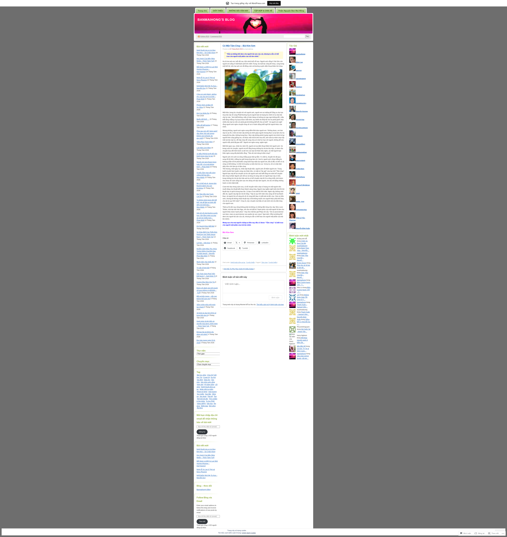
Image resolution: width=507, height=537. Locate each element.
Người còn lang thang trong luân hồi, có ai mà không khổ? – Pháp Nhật (206, 164)
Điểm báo (204, 406)
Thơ (215, 396)
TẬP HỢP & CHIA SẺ (263, 11)
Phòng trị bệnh (202, 392)
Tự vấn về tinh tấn (203, 268)
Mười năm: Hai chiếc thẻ (205, 262)
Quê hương (212, 392)
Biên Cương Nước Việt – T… (303, 290)
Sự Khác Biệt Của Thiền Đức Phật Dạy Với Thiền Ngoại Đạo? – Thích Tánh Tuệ (207, 234)
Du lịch (213, 377)
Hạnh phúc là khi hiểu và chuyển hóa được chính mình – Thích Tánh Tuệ (207, 323)
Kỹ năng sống (209, 385)
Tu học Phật (210, 401)
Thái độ (210, 396)
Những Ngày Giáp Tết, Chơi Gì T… (303, 297)
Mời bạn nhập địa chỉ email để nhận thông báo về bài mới (207, 418)
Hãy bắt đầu (274, 3)
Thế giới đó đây (202, 399)
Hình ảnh (200, 385)
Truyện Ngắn (250, 262)
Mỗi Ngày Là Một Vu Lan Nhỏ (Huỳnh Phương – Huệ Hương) (207, 69)
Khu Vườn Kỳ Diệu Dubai (244, 269)
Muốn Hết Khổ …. (203, 119)
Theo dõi (202, 521)
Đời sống (212, 406)
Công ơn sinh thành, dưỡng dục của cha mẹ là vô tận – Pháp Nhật (207, 96)
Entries (204, 36)
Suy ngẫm (200, 394)
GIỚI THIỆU (218, 11)
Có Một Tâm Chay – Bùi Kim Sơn (239, 46)
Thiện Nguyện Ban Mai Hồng (291, 11)
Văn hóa (210, 404)
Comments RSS (216, 36)
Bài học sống (201, 375)
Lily (298, 295)
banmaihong (301, 280)
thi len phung (301, 263)
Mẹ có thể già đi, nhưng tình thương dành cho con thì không (207, 186)
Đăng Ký (202, 432)
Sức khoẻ (203, 396)
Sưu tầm (208, 394)
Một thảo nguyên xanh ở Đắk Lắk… (302, 340)
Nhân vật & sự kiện (206, 389)
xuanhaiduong (302, 246)
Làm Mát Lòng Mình (204, 148)
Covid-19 (206, 377)
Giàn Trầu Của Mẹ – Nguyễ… (302, 258)
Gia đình (200, 380)
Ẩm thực (200, 408)
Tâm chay (264, 262)
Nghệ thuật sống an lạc (238, 262)
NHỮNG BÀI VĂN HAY (238, 11)
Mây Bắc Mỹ (301, 346)
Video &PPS (201, 404)
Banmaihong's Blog (216, 19)
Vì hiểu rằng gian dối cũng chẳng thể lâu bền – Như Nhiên (206, 175)
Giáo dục (207, 380)
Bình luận (275, 297)
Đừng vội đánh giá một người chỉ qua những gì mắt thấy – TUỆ (207, 290)
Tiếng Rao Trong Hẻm (205, 142)
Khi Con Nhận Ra (203, 113)
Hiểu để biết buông (203, 125)
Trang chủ (202, 11)
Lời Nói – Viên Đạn (203, 243)
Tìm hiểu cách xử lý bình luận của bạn (270, 304)
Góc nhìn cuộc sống (208, 382)
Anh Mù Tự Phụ (229, 269)
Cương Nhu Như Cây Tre (206, 282)
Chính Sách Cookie (249, 533)
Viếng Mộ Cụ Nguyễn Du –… (303, 322)
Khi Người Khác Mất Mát (205, 226)
